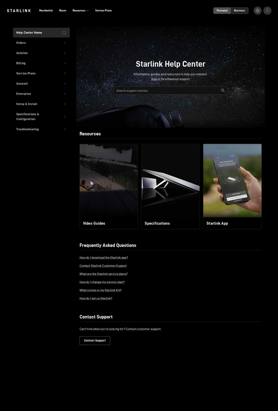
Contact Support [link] (95, 340)
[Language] (258, 11)
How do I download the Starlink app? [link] (104, 257)
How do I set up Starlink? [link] (96, 298)
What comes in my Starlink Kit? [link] (101, 290)
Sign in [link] (155, 79)
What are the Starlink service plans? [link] (104, 274)
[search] (223, 90)
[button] (41, 43)
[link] (19, 11)
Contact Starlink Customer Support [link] (103, 265)
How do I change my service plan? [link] (102, 282)
